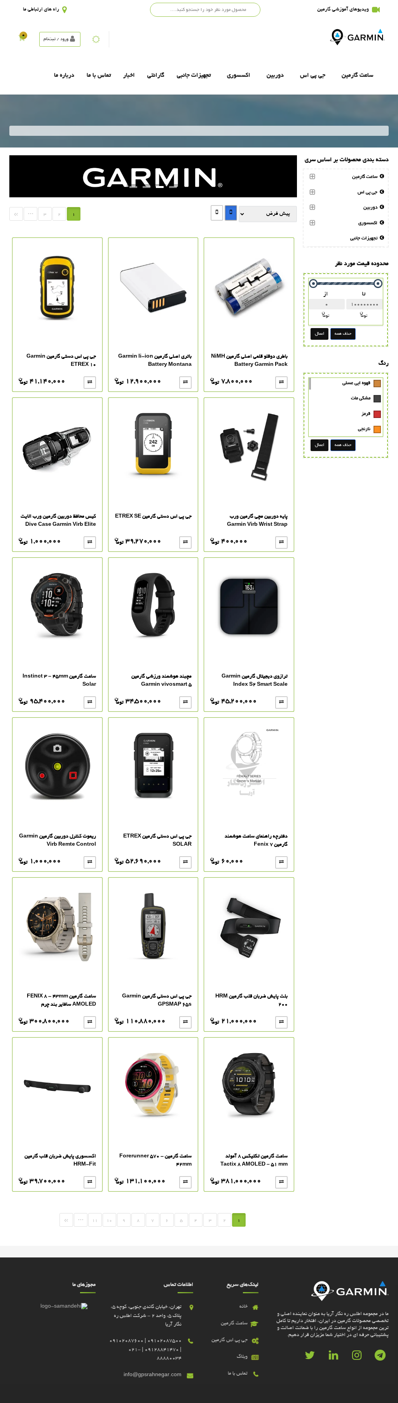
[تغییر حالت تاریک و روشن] (96, 39)
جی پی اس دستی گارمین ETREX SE (153, 517)
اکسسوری (238, 75)
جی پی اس (312, 75)
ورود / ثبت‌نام (56, 39)
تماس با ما (99, 75)
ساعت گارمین (357, 75)
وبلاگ (242, 1357)
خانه (243, 1307)
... (30, 212)
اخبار (129, 75)
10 (109, 1221)
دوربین (275, 75)
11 (95, 1221)
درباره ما (64, 75)
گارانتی (155, 75)
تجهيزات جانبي (194, 75)
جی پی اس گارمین (229, 1340)
